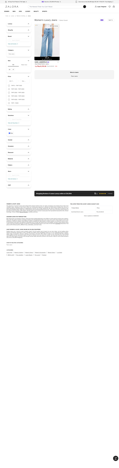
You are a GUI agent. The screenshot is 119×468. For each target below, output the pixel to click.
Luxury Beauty (28, 255)
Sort (110, 20)
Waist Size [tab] (24, 64)
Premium (44, 255)
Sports (44, 11)
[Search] (84, 6)
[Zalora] (12, 7)
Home (6, 16)
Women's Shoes (29, 252)
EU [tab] (13, 64)
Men (14, 11)
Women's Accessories (40, 252)
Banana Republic (24, 212)
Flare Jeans (74, 76)
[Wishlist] (110, 7)
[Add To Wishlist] (58, 62)
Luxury (27, 11)
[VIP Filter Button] (102, 20)
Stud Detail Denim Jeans (77, 212)
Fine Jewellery (19, 255)
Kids (20, 11)
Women (6, 11)
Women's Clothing (21, 16)
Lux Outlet (59, 252)
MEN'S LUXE (11, 255)
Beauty (36, 11)
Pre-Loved (37, 255)
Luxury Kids (9, 252)
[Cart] (114, 7)
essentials (57, 223)
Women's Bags (51, 252)
